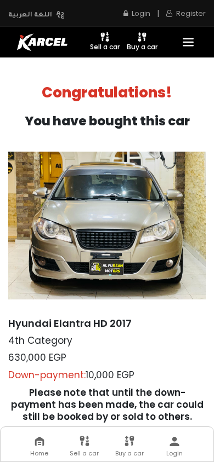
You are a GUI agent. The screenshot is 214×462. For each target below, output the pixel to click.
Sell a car (105, 46)
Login (174, 453)
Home (39, 453)
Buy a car (142, 46)
